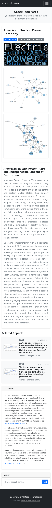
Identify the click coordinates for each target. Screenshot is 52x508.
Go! (45, 482)
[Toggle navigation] (46, 3)
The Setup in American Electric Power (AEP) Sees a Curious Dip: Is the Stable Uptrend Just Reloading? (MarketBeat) (32, 372)
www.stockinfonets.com (15, 423)
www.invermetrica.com (30, 501)
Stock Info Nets (10, 3)
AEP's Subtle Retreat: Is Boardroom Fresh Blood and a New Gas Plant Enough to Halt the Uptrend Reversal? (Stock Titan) (33, 348)
